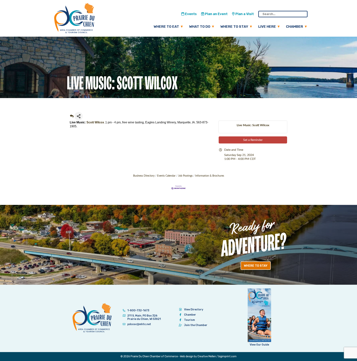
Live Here (267, 26)
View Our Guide (259, 344)
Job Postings (185, 176)
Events (190, 14)
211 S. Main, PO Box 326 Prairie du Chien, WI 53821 (144, 317)
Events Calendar (166, 176)
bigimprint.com (227, 356)
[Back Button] (71, 117)
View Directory (193, 309)
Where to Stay (234, 26)
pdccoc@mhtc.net (139, 324)
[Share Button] (78, 116)
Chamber (294, 26)
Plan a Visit (244, 14)
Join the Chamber (195, 325)
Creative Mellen (206, 356)
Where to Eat (166, 26)
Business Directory (144, 176)
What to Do (199, 26)
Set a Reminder (253, 139)
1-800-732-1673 (138, 310)
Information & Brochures (209, 176)
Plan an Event (216, 14)
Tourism (189, 320)
